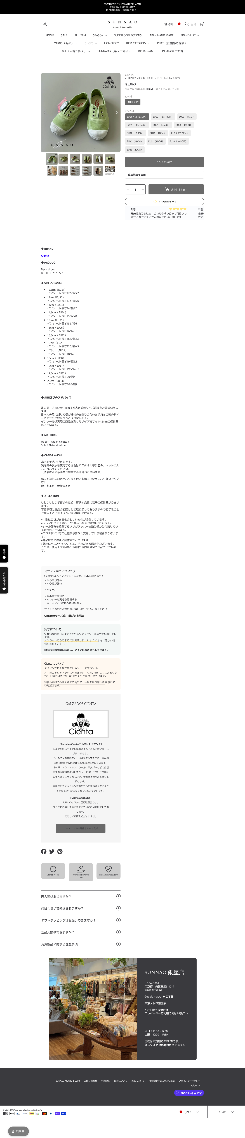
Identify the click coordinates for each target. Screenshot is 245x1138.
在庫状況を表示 (137, 174)
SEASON (98, 35)
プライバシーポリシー (189, 1080)
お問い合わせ (90, 1080)
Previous (45, 112)
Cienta (45, 255)
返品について (137, 1080)
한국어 (168, 24)
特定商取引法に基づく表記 (162, 1080)
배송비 (150, 89)
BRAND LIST (188, 35)
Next (117, 112)
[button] (191, 24)
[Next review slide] (201, 213)
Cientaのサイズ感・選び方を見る (64, 615)
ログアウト (195, 1085)
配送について (120, 1080)
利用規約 (105, 1080)
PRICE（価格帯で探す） (172, 43)
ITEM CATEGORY (136, 43)
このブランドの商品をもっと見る (80, 828)
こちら (169, 996)
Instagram (165, 1044)
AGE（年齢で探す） (75, 51)
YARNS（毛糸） (64, 43)
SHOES (89, 43)
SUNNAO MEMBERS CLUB (68, 1080)
